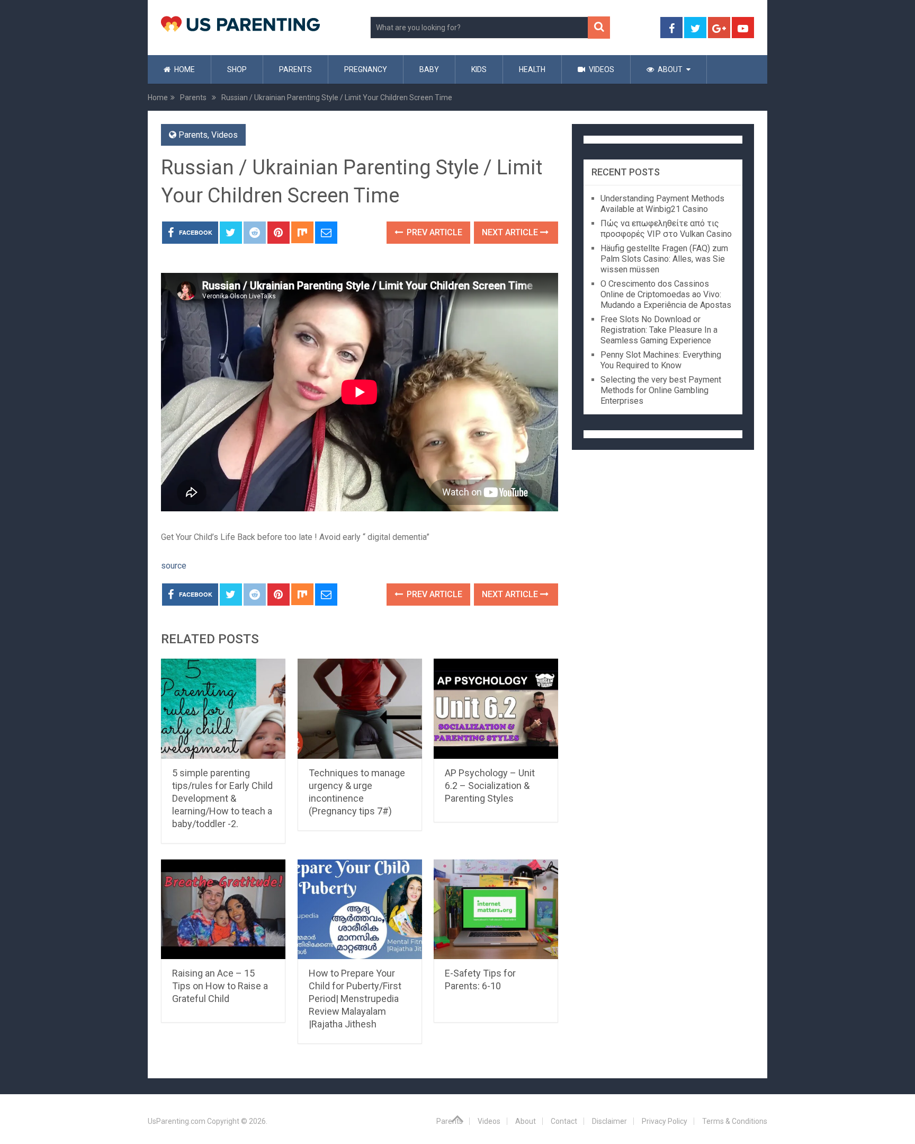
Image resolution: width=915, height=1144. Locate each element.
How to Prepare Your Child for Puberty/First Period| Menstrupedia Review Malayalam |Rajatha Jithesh (355, 999)
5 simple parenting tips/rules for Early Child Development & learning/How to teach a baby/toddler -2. (222, 798)
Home (184, 69)
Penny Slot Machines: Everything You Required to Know (660, 360)
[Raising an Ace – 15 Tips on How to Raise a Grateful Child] (223, 909)
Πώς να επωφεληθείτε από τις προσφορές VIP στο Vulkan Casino (666, 228)
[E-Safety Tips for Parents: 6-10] (496, 909)
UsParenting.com (176, 1121)
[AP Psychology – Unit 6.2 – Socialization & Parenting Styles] (496, 709)
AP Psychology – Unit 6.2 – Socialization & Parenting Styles (490, 785)
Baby (429, 69)
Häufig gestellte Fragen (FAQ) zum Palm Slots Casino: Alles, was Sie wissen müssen (664, 258)
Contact (564, 1121)
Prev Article (433, 232)
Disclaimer (609, 1121)
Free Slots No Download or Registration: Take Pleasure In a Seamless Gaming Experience (658, 329)
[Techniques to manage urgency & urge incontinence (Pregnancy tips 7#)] (360, 709)
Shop (237, 69)
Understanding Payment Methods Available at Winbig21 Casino (662, 203)
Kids (479, 69)
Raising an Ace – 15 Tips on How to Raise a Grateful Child (220, 986)
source (173, 566)
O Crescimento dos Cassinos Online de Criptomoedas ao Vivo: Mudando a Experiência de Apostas (665, 294)
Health (532, 69)
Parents (295, 69)
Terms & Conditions (734, 1121)
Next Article (511, 232)
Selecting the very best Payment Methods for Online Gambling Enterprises (660, 390)
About (669, 69)
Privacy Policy (664, 1121)
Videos (600, 69)
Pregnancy (365, 69)
